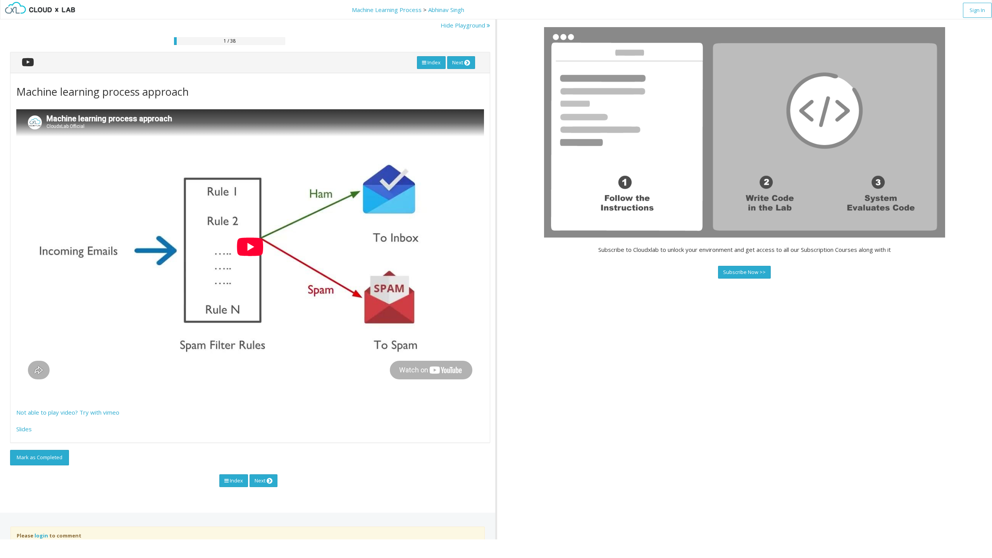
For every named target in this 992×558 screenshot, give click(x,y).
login (41, 535)
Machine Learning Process (387, 10)
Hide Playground (464, 25)
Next (458, 62)
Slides (24, 429)
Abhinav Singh (446, 10)
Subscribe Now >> (744, 272)
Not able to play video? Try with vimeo (67, 412)
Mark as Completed (39, 457)
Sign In (977, 10)
